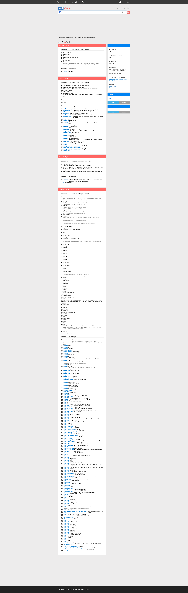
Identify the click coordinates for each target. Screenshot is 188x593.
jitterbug (81, 435)
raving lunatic (72, 550)
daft (64, 298)
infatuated (74, 376)
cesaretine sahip (69, 408)
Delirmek (73, 133)
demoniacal (66, 280)
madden (89, 512)
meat (65, 71)
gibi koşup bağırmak (70, 429)
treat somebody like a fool (80, 489)
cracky (64, 286)
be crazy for (72, 470)
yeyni (64, 99)
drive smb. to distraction (75, 533)
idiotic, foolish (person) (68, 297)
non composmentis (67, 333)
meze (65, 58)
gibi (65, 357)
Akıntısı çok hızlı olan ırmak (76, 142)
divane (66, 120)
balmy (64, 255)
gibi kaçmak (68, 428)
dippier (75, 518)
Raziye (66, 399)
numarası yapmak (69, 453)
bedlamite (65, 283)
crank (64, 232)
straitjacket (72, 339)
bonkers (65, 285)
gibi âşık (66, 376)
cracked (68, 214)
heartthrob (80, 546)
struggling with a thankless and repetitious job (86, 476)
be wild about (76, 351)
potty (64, 322)
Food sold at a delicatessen (69, 164)
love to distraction (83, 432)
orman (66, 138)
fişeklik (66, 129)
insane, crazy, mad (67, 306)
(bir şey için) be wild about (76, 463)
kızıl (66, 550)
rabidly (69, 364)
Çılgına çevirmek (73, 126)
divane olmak (67, 350)
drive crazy (72, 531)
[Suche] (128, 12)
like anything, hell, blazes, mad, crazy (77, 514)
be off (74, 457)
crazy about (73, 392)
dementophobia (86, 455)
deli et (123, 79)
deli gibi (111, 79)
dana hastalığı (67, 116)
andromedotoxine (77, 401)
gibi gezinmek (68, 426)
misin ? (67, 451)
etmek (65, 126)
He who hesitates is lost (97, 511)
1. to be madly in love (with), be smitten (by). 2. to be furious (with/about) (86, 467)
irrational (65, 252)
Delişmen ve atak (73, 128)
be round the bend (73, 386)
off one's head (70, 264)
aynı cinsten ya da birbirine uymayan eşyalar (84, 110)
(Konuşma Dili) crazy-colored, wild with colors (80, 400)
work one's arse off (80, 438)
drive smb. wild (73, 526)
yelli (64, 97)
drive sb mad (73, 501)
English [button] (131, 2)
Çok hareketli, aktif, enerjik (74, 125)
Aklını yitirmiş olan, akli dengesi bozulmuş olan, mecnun (76, 85)
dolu (65, 122)
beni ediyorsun (68, 517)
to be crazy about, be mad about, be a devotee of (84, 410)
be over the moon (81, 372)
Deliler (65, 144)
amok (69, 539)
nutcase (65, 289)
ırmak (65, 143)
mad (64, 210)
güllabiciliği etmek (69, 441)
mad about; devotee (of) (69, 312)
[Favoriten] (69, 43)
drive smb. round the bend (76, 413)
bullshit (75, 391)
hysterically (71, 357)
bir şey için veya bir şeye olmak (72, 146)
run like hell (76, 427)
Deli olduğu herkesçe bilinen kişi (89, 150)
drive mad (72, 527)
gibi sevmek (67, 373)
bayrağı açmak (68, 406)
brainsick (65, 253)
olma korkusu (68, 456)
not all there (66, 282)
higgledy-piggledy (82, 379)
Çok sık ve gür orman (74, 138)
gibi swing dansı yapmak (71, 435)
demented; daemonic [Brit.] (69, 270)
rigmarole (73, 485)
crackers (65, 277)
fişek (65, 128)
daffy (64, 319)
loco (66, 313)
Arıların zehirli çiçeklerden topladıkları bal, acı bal (81, 114)
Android (62, 589)
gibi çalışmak (68, 438)
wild (69, 540)
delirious (65, 222)
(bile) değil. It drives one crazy (79, 471)
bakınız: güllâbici (75, 132)
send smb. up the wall (75, 414)
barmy (68, 234)
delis (64, 182)
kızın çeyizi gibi (68, 109)
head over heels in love (81, 375)
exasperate (72, 499)
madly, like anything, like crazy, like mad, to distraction (80, 421)
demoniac (65, 309)
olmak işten (68, 471)
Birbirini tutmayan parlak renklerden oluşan (79, 113)
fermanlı (66, 150)
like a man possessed (75, 534)
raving (72, 486)
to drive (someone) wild (75, 417)
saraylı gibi (67, 479)
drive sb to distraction (74, 502)
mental (68, 240)
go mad (75, 380)
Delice (69, 119)
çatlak (64, 102)
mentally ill (65, 256)
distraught (65, 288)
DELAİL (74, 144)
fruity (68, 262)
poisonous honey (72, 402)
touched (65, 259)
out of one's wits (67, 249)
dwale (75, 426)
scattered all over (78, 448)
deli (110, 98)
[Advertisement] (94, 25)
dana (65, 348)
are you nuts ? (77, 451)
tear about (81, 430)
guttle (80, 436)
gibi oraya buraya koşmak (71, 431)
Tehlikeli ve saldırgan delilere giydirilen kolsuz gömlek (82, 131)
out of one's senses (67, 226)
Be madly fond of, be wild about (80, 395)
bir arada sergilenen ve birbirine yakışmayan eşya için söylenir (88, 109)
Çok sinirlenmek (72, 136)
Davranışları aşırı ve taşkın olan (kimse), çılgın (73, 87)
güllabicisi (67, 132)
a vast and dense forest (80, 474)
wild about (75, 350)
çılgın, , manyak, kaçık (70, 515)
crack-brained (74, 237)
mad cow (71, 348)
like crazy (70, 366)
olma (66, 454)
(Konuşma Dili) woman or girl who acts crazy (80, 398)
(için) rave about (73, 460)
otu (65, 140)
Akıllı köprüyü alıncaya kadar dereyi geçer (75, 511)
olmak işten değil (69, 473)
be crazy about (72, 347)
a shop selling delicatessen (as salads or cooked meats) (76, 170)
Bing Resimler (112, 87)
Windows (67, 589)
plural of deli (69, 182)
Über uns (83, 589)
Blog (79, 589)
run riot (78, 429)
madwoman (66, 304)
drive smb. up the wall (75, 416)
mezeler (66, 55)
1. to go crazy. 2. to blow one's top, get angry (84, 492)
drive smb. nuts (73, 521)
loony (64, 279)
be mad (71, 461)
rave (70, 345)
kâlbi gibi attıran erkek (70, 546)
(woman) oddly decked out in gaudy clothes (84, 479)
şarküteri (66, 62)
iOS (59, 589)
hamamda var (68, 544)
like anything (72, 504)
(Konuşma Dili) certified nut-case (78, 542)
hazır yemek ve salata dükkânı (71, 57)
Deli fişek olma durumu (75, 129)
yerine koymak (68, 488)
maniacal (65, 330)
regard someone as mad (79, 487)
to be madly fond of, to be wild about (83, 408)
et (65, 497)
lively (70, 495)
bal (65, 115)
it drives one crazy (79, 473)
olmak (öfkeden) (68, 390)
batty (64, 291)
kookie (68, 261)
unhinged (65, 247)
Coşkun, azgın (66, 91)
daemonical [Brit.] (67, 271)
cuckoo (65, 315)
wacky (68, 231)
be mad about (76, 373)
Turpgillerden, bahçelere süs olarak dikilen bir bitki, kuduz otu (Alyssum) (85, 139)
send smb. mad (73, 528)
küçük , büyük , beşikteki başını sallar (75, 548)
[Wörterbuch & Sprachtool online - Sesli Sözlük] (64, 10)
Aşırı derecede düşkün (68, 93)
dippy (64, 268)
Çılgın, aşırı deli (72, 120)
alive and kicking (76, 353)
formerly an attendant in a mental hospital (81, 443)
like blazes (70, 536)
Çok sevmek (72, 135)
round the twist (74, 246)
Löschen (124, 102)
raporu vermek (68, 477)
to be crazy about (73, 385)
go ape (74, 382)
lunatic (65, 205)
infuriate (73, 524)
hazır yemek (67, 54)
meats (65, 179)
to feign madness (79, 452)
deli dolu (115, 79)
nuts (64, 324)
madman (65, 216)
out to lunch (70, 258)
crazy (64, 197)
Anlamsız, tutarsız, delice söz (76, 141)
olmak (65, 134)
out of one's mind (67, 295)
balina (66, 405)
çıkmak (66, 493)
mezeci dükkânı (68, 52)
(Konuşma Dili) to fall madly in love (82, 405)
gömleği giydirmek (69, 440)
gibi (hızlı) (66, 370)
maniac (65, 331)
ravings (72, 482)
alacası (66, 113)
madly (69, 505)
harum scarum (66, 318)
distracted (65, 273)
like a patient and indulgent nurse (81, 445)
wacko (64, 267)
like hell (70, 509)
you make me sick (81, 517)
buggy (68, 235)
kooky (68, 244)
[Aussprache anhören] (66, 42)
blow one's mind (77, 411)
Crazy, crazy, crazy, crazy (83, 515)
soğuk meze (67, 60)
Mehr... (113, 102)
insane (66, 201)
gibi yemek (67, 437)
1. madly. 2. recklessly (73, 424)
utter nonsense (75, 480)
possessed (65, 310)
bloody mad (76, 397)
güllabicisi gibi (68, 445)
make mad (71, 354)
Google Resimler (112, 86)
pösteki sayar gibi (69, 476)
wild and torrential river (75, 493)
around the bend (70, 228)
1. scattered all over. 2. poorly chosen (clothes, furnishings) (88, 449)
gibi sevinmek (67, 372)
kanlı (66, 397)
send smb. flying (73, 523)
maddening (71, 520)
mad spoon (72, 394)
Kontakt (87, 589)
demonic (65, 294)
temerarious (77, 407)
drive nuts (71, 496)
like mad (70, 423)
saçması (66, 141)
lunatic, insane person (68, 292)
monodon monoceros (85, 404)
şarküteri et (70, 71)
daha (66, 519)
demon (65, 250)
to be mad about (76, 433)
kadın (66, 446)
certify (76, 477)
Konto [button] (122, 2)
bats (64, 316)
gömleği (66, 131)
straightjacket (73, 378)
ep (63, 100)
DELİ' (64, 112)
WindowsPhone (73, 589)
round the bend (76, 229)
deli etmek (119, 79)
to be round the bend (74, 383)
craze (73, 356)
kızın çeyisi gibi (69, 448)
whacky (68, 265)
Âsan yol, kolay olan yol (87, 111)
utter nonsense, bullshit (76, 483)
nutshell (65, 321)
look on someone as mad (80, 490)
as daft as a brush (75, 238)
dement (65, 307)
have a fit (76, 389)
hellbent (70, 537)
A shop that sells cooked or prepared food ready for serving (77, 165)
